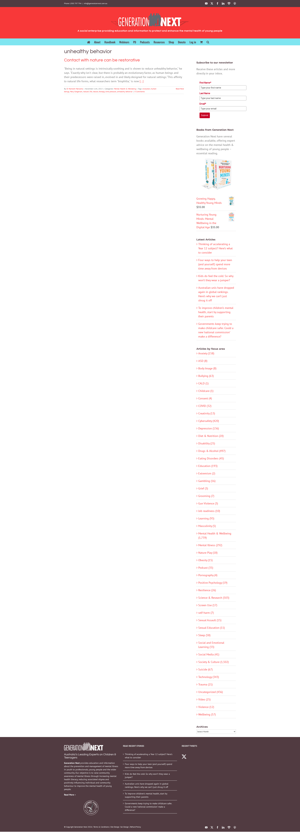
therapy (102, 91)
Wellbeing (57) (207, 714)
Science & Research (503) (213, 597)
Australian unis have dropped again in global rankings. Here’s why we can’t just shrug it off (146, 785)
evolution (146, 89)
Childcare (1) (205, 391)
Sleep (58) (204, 635)
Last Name (205, 93)
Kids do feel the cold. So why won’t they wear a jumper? (147, 776)
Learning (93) (206, 518)
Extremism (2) (206, 473)
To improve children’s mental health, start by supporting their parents (215, 312)
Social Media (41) (208, 654)
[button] (208, 41)
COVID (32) (204, 406)
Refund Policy (135, 827)
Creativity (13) (206, 413)
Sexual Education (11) (211, 627)
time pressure (110, 91)
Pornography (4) (207, 575)
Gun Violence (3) (208, 503)
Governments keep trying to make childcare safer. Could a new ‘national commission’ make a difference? (148, 806)
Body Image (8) (207, 368)
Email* (203, 104)
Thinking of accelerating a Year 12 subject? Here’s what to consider (215, 248)
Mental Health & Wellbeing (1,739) (214, 535)
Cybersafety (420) (208, 421)
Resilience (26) (207, 590)
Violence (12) (206, 707)
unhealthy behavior (124, 91)
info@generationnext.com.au (95, 3)
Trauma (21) (205, 684)
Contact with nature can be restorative (102, 60)
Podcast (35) (205, 567)
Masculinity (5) (207, 526)
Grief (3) (203, 488)
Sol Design (124, 827)
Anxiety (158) (206, 353)
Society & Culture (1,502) (213, 662)
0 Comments (140, 91)
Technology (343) (208, 677)
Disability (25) (206, 443)
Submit (204, 115)
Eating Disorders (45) (211, 458)
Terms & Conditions (101, 827)
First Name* (205, 82)
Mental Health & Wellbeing (125, 89)
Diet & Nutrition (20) (211, 436)
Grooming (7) (206, 496)
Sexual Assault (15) (209, 620)
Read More (180, 89)
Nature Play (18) (208, 552)
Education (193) (208, 466)
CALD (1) (203, 383)
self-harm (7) (206, 612)
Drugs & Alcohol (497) (211, 451)
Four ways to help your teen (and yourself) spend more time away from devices (215, 264)
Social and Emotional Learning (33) (211, 645)
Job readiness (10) (209, 511)
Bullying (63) (206, 376)
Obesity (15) (205, 560)
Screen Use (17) (207, 605)
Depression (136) (208, 428)
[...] (141, 81)
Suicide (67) (205, 669)
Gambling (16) (206, 481)
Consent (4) (205, 398)
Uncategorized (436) (210, 692)
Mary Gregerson (76, 91)
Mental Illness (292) (210, 545)
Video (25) (204, 699)
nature (95, 91)
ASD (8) (202, 361)
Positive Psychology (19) (212, 582)
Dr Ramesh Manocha (75, 89)
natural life (87, 91)
